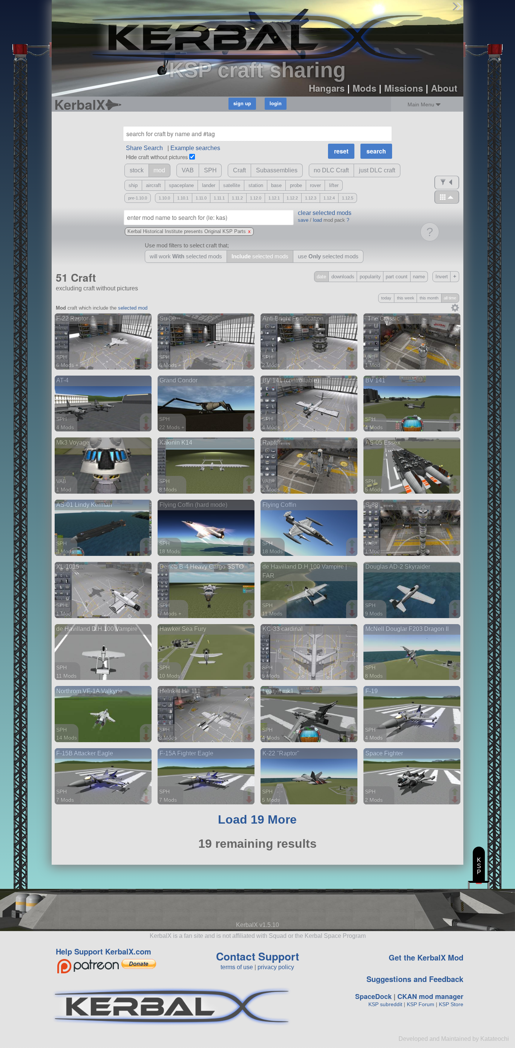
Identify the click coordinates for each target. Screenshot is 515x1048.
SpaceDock (373, 996)
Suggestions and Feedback (414, 978)
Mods (364, 87)
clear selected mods (324, 213)
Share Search (144, 148)
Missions (403, 87)
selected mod (132, 308)
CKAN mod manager (430, 996)
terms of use (237, 967)
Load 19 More (257, 819)
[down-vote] (147, 365)
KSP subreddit (385, 1004)
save (303, 220)
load (317, 220)
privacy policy (276, 967)
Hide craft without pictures (157, 157)
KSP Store (451, 1004)
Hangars (327, 87)
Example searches (195, 148)
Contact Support (257, 956)
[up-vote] (147, 357)
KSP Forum (420, 1004)
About (444, 87)
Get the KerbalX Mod (426, 957)
